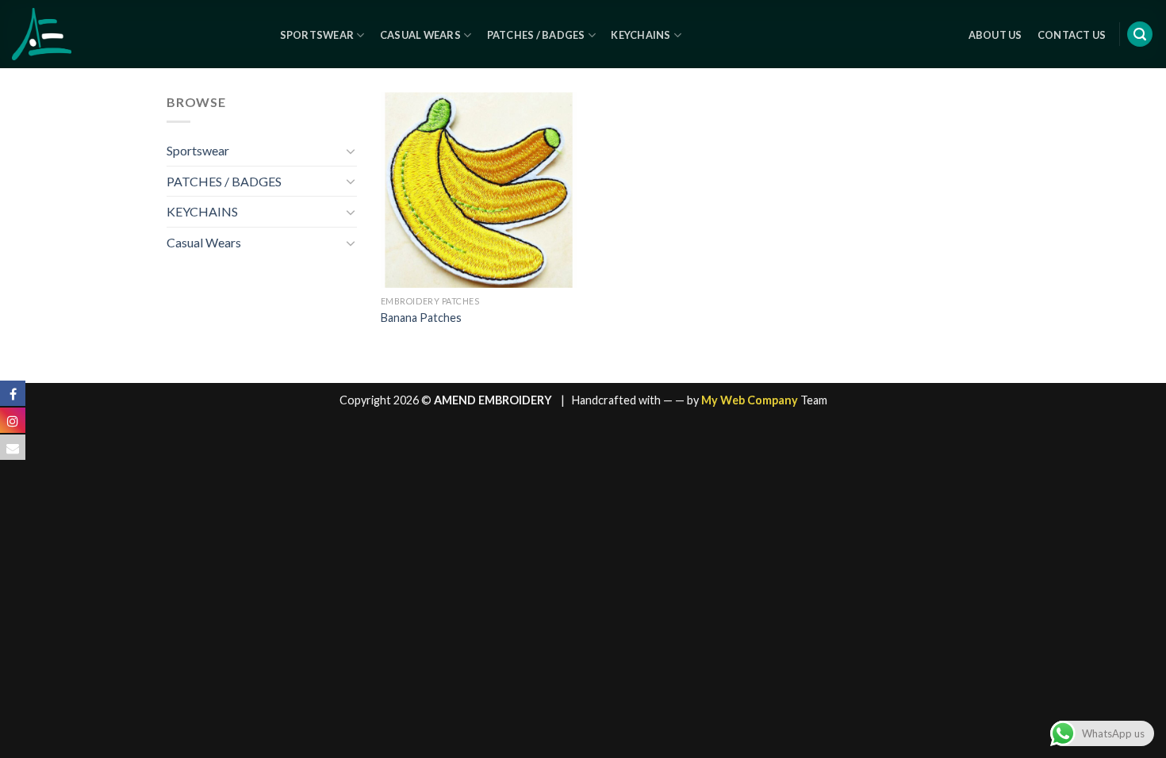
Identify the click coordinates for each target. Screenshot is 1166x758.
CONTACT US (1072, 35)
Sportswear (317, 35)
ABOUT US (995, 35)
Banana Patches (421, 317)
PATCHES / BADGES (224, 181)
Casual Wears (420, 35)
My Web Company (749, 400)
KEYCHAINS (202, 211)
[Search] (1140, 34)
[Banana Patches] (479, 190)
